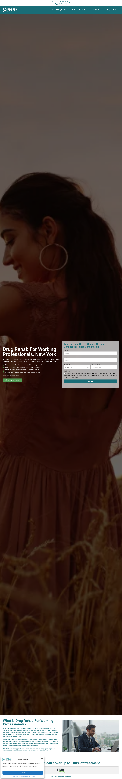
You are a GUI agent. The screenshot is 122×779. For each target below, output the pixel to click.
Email (66, 357)
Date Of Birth (68, 364)
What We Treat (97, 10)
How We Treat (83, 10)
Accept (22, 773)
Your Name (67, 350)
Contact (33, 776)
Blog (108, 10)
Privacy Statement (25, 776)
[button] (42, 759)
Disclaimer (67, 371)
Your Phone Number (97, 364)
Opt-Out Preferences (15, 776)
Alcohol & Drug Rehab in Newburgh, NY (63, 10)
